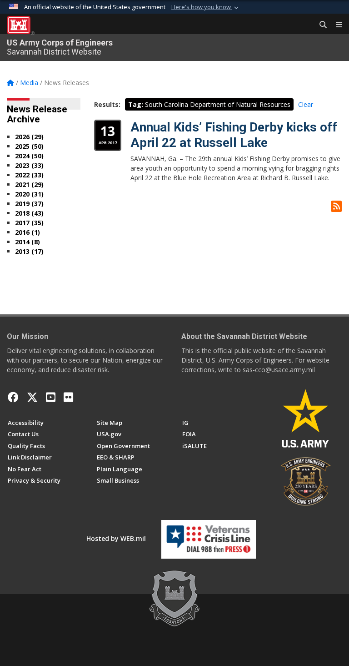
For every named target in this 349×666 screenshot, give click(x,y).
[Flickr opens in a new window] (68, 397)
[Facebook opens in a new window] (13, 397)
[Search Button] (320, 25)
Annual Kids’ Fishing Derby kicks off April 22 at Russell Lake (233, 135)
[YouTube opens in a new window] (50, 397)
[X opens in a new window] (32, 397)
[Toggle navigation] (335, 25)
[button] (205, 7)
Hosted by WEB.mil (116, 538)
